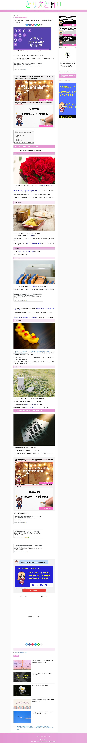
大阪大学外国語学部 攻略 (22, 652)
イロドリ (53, 10)
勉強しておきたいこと (21, 135)
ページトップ (24, 10)
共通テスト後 (19, 140)
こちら (74, 71)
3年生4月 (18, 134)
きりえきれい (43, 739)
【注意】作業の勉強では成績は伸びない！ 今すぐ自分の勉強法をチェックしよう (33, 726)
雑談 (62, 10)
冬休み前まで (19, 138)
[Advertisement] (23, 605)
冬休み (18, 139)
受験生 (34, 10)
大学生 (43, 10)
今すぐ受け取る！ (33, 590)
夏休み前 (18, 136)
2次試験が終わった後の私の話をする (40, 685)
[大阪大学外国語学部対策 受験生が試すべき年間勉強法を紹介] (35, 25)
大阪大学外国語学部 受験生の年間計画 (23, 132)
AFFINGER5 (54, 741)
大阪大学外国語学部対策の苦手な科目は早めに (24, 142)
